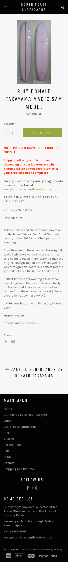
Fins (7, 433)
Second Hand (13, 445)
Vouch (8, 420)
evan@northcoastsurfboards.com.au (28, 189)
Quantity (9, 124)
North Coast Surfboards (34, 7)
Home (8, 408)
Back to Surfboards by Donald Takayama (36, 372)
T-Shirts (9, 439)
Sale (6, 451)
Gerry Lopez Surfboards (20, 427)
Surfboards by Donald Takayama (26, 414)
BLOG (7, 457)
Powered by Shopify (51, 549)
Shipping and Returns (19, 469)
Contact (9, 463)
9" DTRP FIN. (30, 323)
